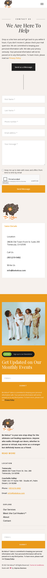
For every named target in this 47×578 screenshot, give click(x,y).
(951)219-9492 (14, 257)
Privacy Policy (15, 58)
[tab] (23, 226)
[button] (41, 3)
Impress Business (20, 568)
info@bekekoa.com (16, 270)
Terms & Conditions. (37, 565)
